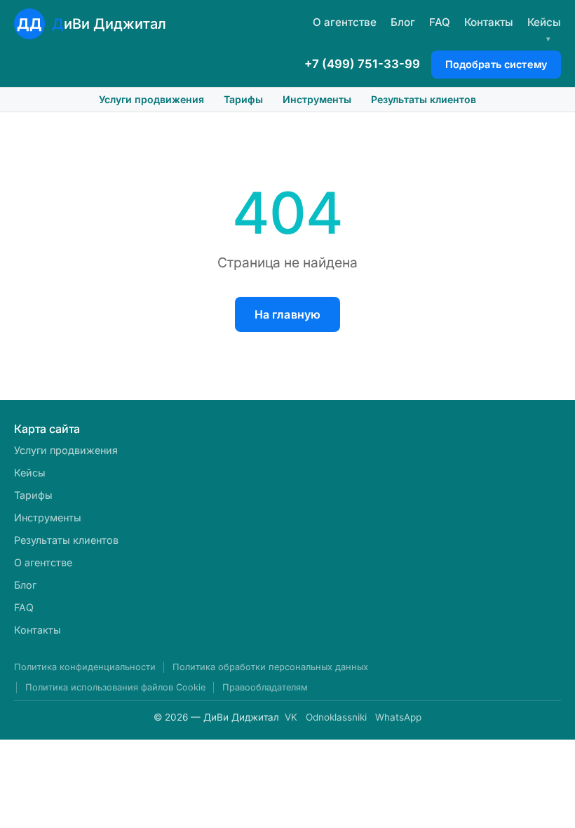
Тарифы (243, 99)
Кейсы (544, 22)
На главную (288, 314)
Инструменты (317, 99)
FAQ (439, 22)
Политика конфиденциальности (85, 667)
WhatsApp (398, 717)
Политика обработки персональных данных (270, 667)
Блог (403, 22)
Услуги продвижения (151, 99)
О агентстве (345, 22)
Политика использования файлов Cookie (115, 687)
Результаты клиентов (423, 99)
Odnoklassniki (336, 717)
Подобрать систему (496, 64)
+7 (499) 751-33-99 (362, 64)
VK (291, 717)
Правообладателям (265, 687)
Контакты (488, 22)
